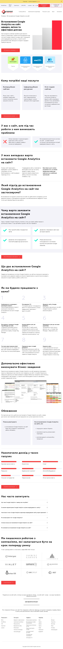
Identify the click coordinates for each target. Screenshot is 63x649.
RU (33, 5)
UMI (2, 623)
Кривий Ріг (41, 631)
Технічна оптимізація (18, 629)
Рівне (52, 625)
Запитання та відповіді (34, 11)
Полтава (53, 627)
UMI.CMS (23, 5)
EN (37, 5)
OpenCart (16, 5)
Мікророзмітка (17, 623)
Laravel (30, 5)
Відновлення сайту (18, 625)
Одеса (40, 625)
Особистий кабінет (56, 5)
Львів (40, 627)
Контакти (59, 11)
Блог (53, 11)
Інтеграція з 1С (29, 637)
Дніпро (40, 623)
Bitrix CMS (10, 5)
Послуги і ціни (46, 11)
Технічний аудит (17, 631)
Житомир (53, 623)
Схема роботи (22, 11)
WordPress (3, 5)
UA (35, 5)
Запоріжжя (41, 629)
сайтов (38, 1)
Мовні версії (16, 627)
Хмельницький (54, 629)
